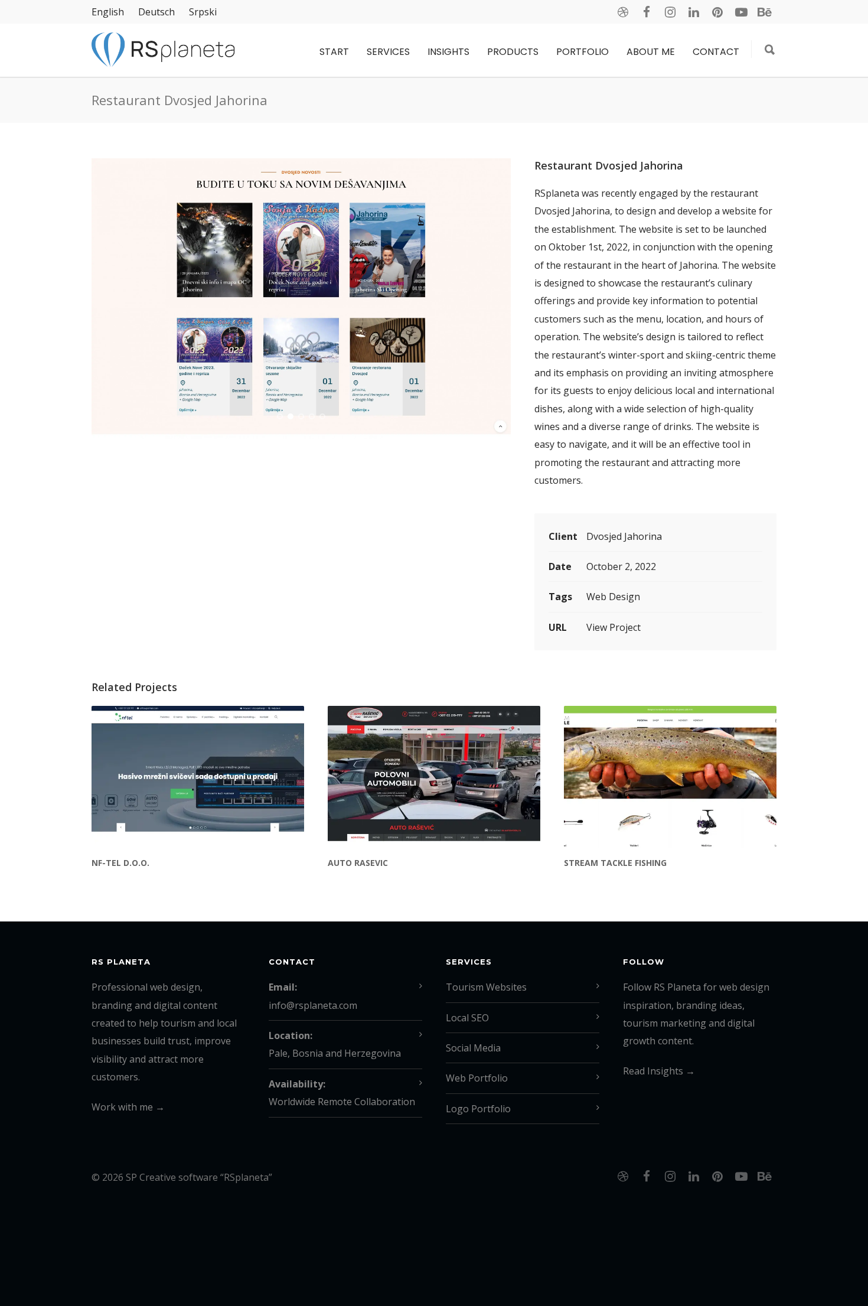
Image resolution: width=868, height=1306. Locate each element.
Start (334, 51)
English (108, 12)
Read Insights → (659, 1070)
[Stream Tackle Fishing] (670, 777)
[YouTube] (741, 12)
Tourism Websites (486, 987)
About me (650, 51)
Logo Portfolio (478, 1108)
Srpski (203, 12)
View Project (613, 627)
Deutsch (156, 12)
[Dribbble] (623, 12)
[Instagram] (670, 12)
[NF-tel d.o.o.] (198, 777)
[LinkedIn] (694, 12)
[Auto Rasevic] (434, 777)
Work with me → (128, 1106)
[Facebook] (646, 12)
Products (513, 51)
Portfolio (582, 51)
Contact (716, 51)
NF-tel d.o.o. (120, 862)
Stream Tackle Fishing (615, 862)
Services (388, 51)
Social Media (473, 1047)
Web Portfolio (477, 1077)
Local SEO (467, 1017)
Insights (448, 51)
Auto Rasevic (358, 862)
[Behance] (764, 12)
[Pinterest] (717, 12)
